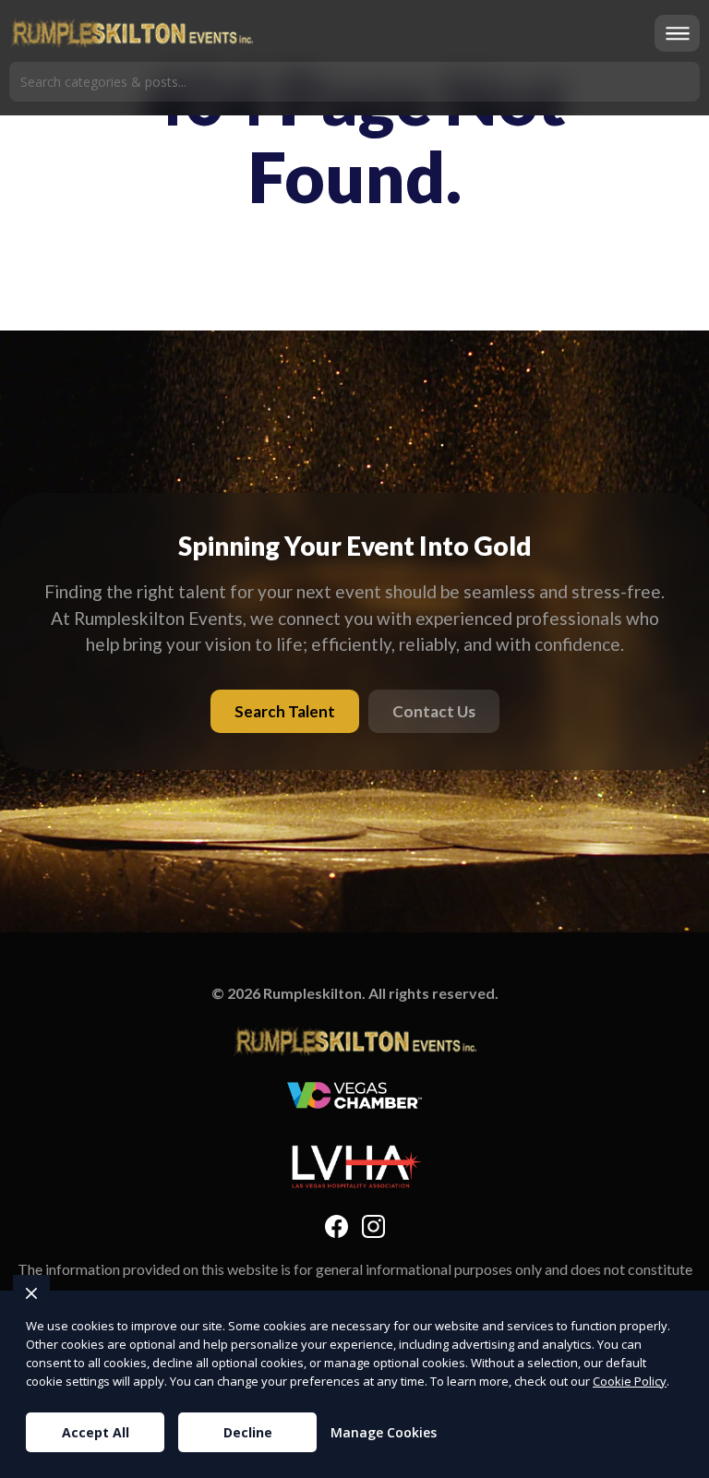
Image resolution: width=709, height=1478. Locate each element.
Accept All (95, 1432)
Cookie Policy (630, 1381)
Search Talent (284, 711)
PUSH (679, 1461)
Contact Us (433, 711)
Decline (247, 1432)
